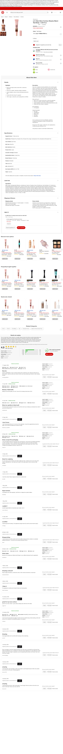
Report (28, 220)
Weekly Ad (40, 4)
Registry (5, 6)
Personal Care (25, 2)
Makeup (10, 16)
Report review (55, 377)
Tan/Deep (44, 33)
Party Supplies (31, 3)
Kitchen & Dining (47, 0)
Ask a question (21, 227)
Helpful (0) (18, 220)
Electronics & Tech (7, 3)
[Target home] (2, 12)
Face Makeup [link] (14, 328)
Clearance (8, 4)
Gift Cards (40, 3)
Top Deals (28, 4)
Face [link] (19, 328)
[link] (37, 24)
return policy (38, 207)
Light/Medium (37, 33)
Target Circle (14, 6)
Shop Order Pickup (47, 4)
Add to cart (36, 41)
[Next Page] (61, 34)
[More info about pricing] (61, 27)
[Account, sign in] (54, 12)
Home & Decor (40, 0)
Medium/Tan (41, 33)
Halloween (21, 0)
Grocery (5, 2)
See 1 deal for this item (38, 28)
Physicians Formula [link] (26, 328)
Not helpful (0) (23, 220)
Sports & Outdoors (32, 2)
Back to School (11, 0)
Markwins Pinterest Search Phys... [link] (37, 328)
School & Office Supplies (50, 2)
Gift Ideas (36, 3)
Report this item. (37, 175)
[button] (37, 24)
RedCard (9, 6)
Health (39, 2)
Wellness (43, 2)
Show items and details (48, 51)
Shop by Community (47, 3)
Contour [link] (3, 328)
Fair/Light (34, 33)
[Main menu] (7, 12)
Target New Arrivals (4, 0)
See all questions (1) (10, 227)
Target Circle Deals (34, 4)
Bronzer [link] (8, 328)
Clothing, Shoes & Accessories (30, 0)
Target (2, 16)
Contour (22, 16)
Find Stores (19, 6)
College (17, 0)
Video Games (14, 3)
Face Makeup (16, 16)
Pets (37, 2)
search (48, 12)
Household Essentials (11, 2)
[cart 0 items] (60, 12)
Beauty (20, 2)
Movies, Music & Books (22, 3)
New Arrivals (13, 4)
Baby (17, 2)
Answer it (9, 223)
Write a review (49, 354)
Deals (4, 4)
